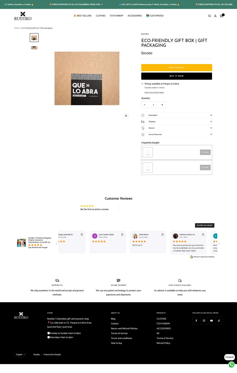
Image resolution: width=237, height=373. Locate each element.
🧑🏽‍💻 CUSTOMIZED (155, 16)
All (158, 333)
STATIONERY (116, 16)
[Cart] (221, 16)
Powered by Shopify (52, 354)
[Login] (215, 16)
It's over (205, 152)
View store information (154, 92)
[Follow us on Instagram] (204, 320)
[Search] (209, 16)
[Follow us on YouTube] (211, 320)
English (19, 354)
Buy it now (177, 76)
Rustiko (145, 34)
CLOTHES (100, 16)
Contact (115, 324)
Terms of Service (119, 333)
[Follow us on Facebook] (196, 320)
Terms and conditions (121, 338)
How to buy (116, 343)
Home (17, 28)
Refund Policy (163, 343)
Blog (113, 319)
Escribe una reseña (204, 225)
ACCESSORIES (135, 16)
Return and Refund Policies (124, 328)
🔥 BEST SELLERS (82, 16)
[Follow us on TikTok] (219, 320)
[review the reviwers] (78, 235)
